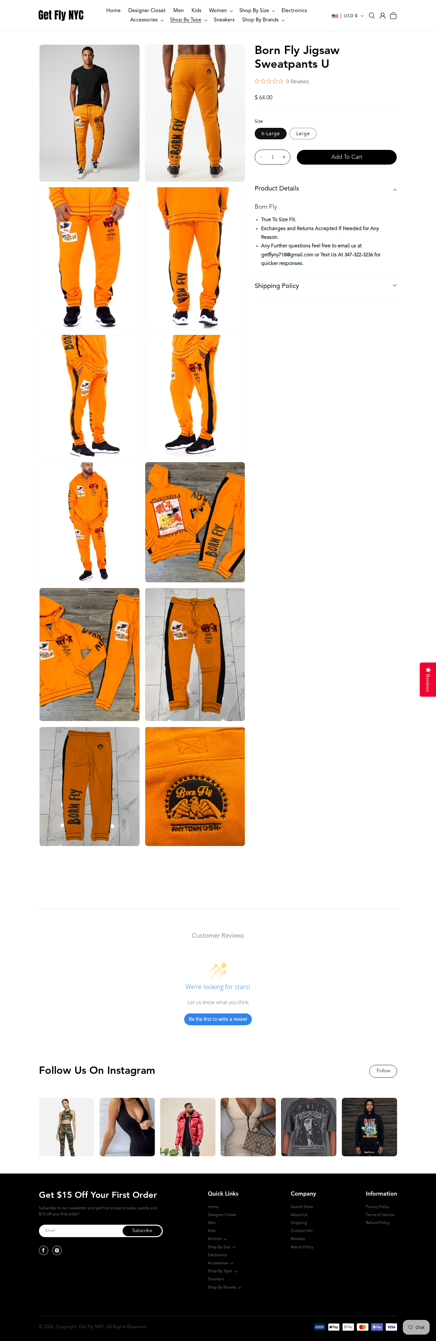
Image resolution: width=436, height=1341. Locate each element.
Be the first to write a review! (218, 1019)
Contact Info (301, 1231)
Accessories (218, 1263)
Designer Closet (222, 1215)
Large (303, 133)
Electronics (217, 1255)
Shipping (299, 1223)
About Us (299, 1215)
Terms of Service (380, 1215)
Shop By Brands (222, 1287)
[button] (220, 11)
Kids (211, 1231)
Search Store (302, 1207)
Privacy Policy (377, 1207)
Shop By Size (219, 1247)
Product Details (277, 189)
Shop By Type (220, 1271)
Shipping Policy (277, 286)
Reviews (298, 1239)
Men (212, 1223)
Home (213, 1207)
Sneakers (216, 1279)
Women (215, 1239)
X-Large (270, 133)
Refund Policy (378, 1223)
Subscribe (142, 1231)
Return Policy (302, 1247)
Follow (383, 1071)
